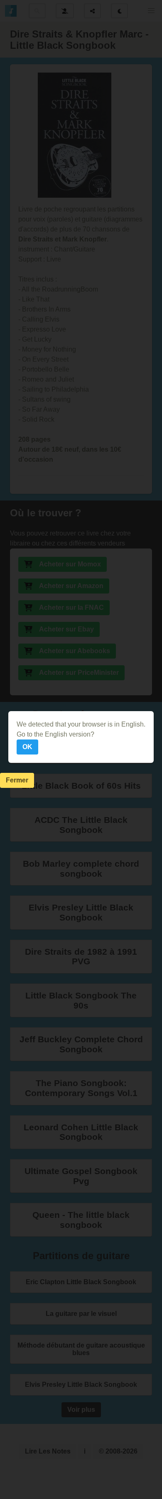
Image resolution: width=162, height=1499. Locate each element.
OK (27, 746)
